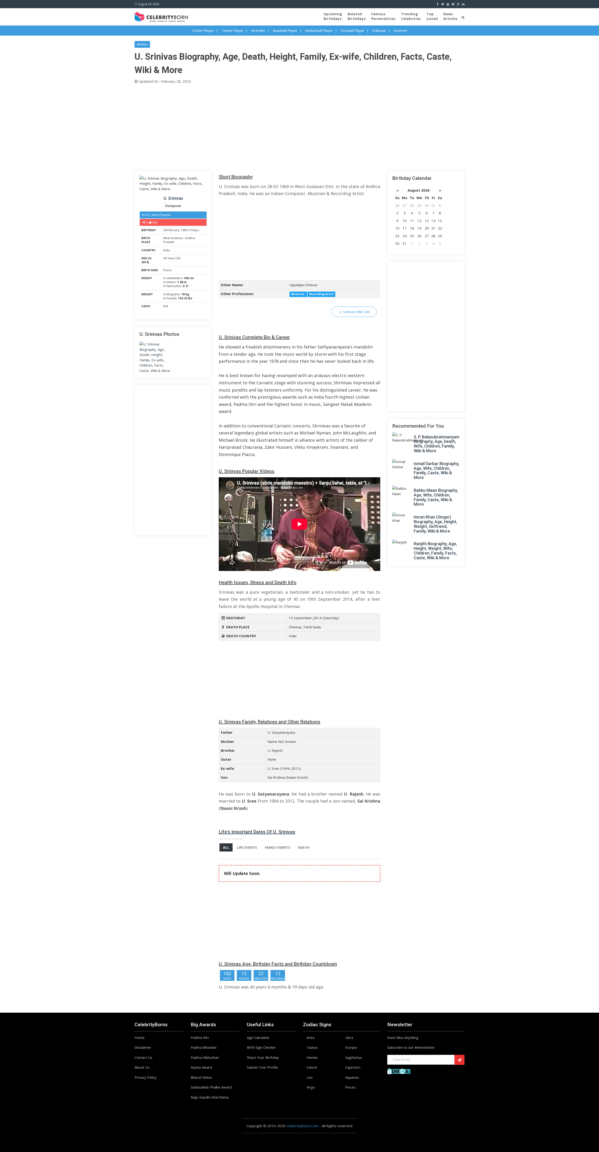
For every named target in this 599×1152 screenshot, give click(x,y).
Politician (379, 30)
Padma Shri (200, 1037)
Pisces (167, 270)
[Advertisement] (275, 126)
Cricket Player (203, 30)
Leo (310, 1077)
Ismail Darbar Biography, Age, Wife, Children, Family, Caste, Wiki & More (436, 470)
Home (140, 1037)
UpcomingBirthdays (333, 16)
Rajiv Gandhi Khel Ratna (210, 1097)
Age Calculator (258, 1037)
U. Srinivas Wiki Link (354, 311)
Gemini (312, 1057)
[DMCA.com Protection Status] (398, 1070)
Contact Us (143, 1057)
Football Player (352, 30)
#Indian (142, 44)
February (173, 230)
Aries (311, 1037)
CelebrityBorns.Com (302, 1125)
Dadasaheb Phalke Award (211, 1087)
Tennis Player (233, 30)
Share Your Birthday (263, 1057)
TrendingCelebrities (411, 16)
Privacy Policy (146, 1077)
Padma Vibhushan (205, 1057)
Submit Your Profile (262, 1067)
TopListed (432, 16)
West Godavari (173, 238)
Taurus (312, 1047)
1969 (184, 230)
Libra (349, 1037)
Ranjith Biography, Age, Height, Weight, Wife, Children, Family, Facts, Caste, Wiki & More (435, 550)
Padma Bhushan (203, 1047)
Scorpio (351, 1047)
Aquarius (352, 1077)
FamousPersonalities (383, 16)
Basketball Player (319, 30)
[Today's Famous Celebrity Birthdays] (161, 16)
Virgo (311, 1087)
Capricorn (352, 1067)
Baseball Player (285, 30)
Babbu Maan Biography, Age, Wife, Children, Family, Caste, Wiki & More (436, 497)
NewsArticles (450, 16)
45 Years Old (171, 258)
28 (165, 230)
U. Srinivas (173, 198)
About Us (142, 1067)
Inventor (400, 30)
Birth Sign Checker (261, 1047)
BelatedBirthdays (357, 16)
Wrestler (258, 30)
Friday (194, 230)
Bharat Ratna (201, 1077)
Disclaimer (143, 1047)
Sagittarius (353, 1057)
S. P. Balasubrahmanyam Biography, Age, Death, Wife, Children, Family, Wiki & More (436, 443)
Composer (173, 206)
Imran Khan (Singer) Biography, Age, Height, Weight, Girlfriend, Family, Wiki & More (435, 524)
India (166, 250)
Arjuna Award (201, 1067)
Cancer (312, 1067)
